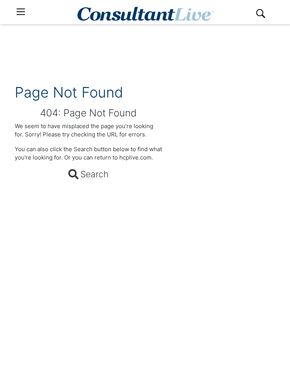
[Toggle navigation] (21, 11)
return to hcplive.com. (123, 157)
